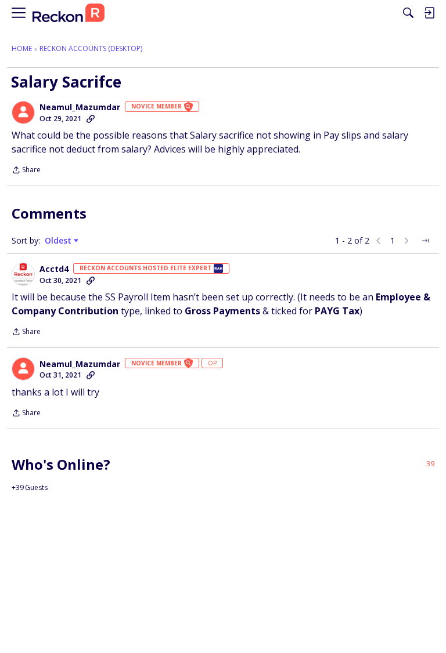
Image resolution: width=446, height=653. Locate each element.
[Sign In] (429, 13)
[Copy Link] (91, 119)
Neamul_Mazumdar (79, 107)
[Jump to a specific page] (425, 240)
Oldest (59, 240)
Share (26, 171)
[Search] (408, 13)
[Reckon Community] (69, 13)
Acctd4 (54, 269)
